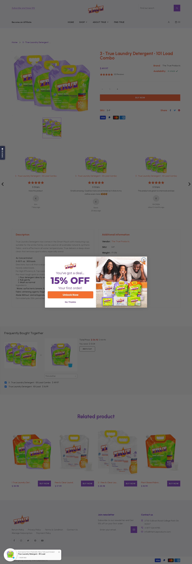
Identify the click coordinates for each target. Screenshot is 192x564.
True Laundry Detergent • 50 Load (31, 554)
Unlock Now (70, 295)
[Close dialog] (143, 260)
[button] (2, 153)
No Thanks (70, 302)
